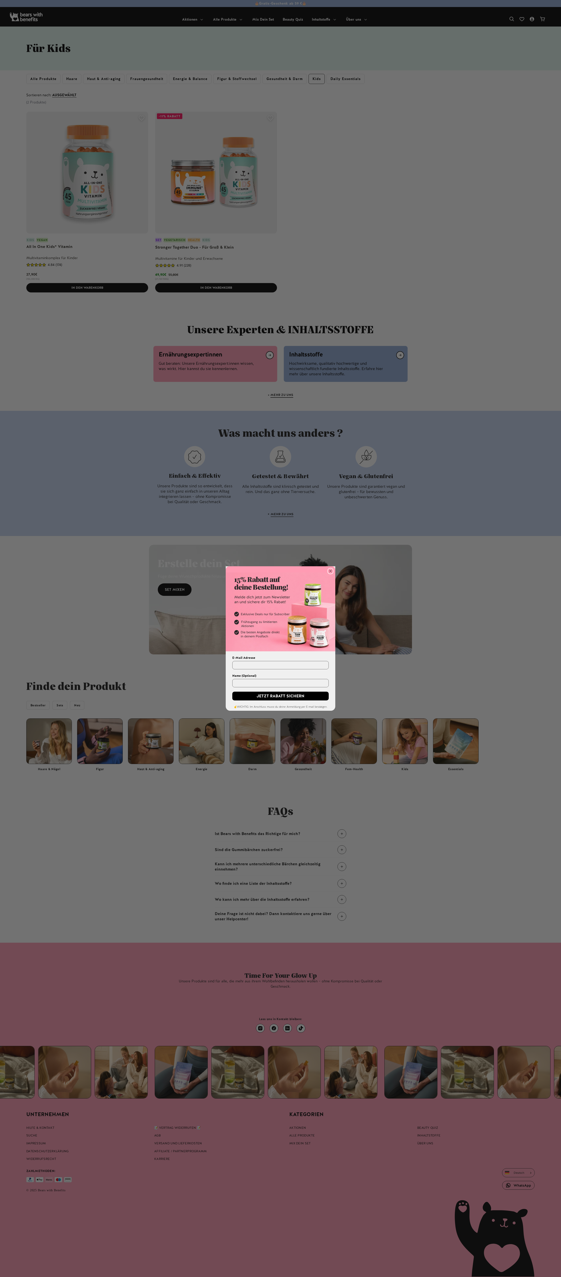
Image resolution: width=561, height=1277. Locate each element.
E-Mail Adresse (243, 658)
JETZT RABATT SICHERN (280, 695)
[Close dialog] (330, 571)
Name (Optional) (244, 676)
